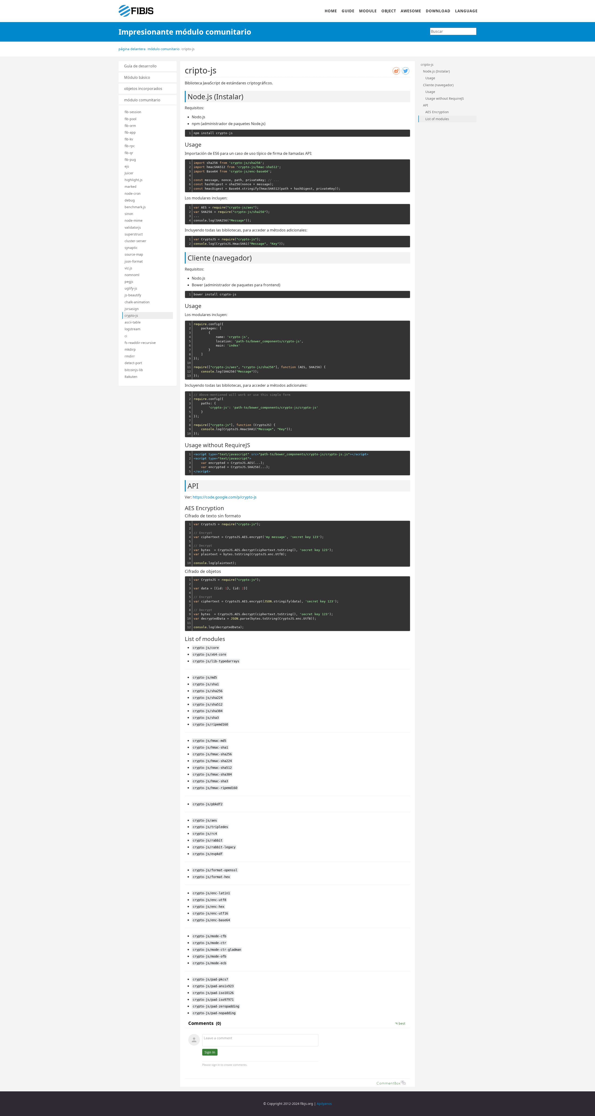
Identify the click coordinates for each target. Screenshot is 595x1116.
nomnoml (132, 275)
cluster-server (135, 241)
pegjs (129, 281)
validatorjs (133, 227)
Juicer (129, 173)
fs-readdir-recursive (140, 342)
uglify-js (131, 288)
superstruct (134, 234)
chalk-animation (137, 302)
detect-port (133, 363)
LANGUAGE (466, 10)
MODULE (368, 10)
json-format (134, 261)
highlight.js (133, 180)
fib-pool (130, 119)
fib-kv (129, 139)
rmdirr (130, 356)
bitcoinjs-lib (134, 370)
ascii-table (133, 322)
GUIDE (348, 10)
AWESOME (411, 10)
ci (126, 336)
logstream (132, 329)
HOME (331, 10)
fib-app (130, 132)
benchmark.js (135, 207)
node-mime (133, 220)
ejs (127, 166)
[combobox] (453, 31)
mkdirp (130, 349)
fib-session (133, 112)
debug (130, 200)
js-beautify (133, 295)
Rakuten (131, 376)
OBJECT (388, 10)
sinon (129, 213)
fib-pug (130, 159)
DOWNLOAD (438, 10)
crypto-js (131, 315)
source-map (134, 254)
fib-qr (129, 153)
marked (130, 186)
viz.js (128, 268)
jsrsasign (132, 309)
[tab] (147, 66)
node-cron (133, 193)
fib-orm (130, 125)
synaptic (131, 247)
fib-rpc (130, 146)
